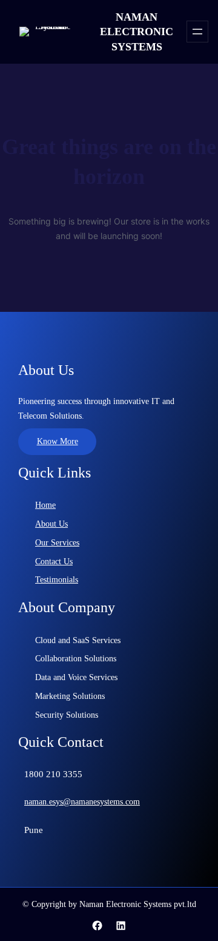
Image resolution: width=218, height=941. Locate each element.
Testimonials (56, 579)
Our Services (57, 542)
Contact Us (54, 561)
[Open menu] (197, 31)
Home (45, 505)
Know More (57, 441)
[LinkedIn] (121, 925)
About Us (51, 523)
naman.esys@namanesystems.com (82, 801)
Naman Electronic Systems (136, 32)
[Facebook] (97, 925)
